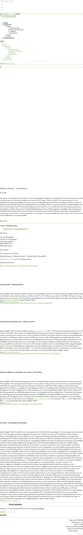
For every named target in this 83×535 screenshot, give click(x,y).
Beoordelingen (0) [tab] (21, 229)
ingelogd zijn (9, 259)
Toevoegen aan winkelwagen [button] (11, 301)
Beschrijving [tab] (8, 229)
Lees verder (7, 403)
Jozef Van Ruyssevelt (40, 331)
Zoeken (18, 13)
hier (30, 348)
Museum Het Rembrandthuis (42, 399)
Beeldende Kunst (10, 63)
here (66, 399)
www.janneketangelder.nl (11, 300)
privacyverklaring (38, 508)
